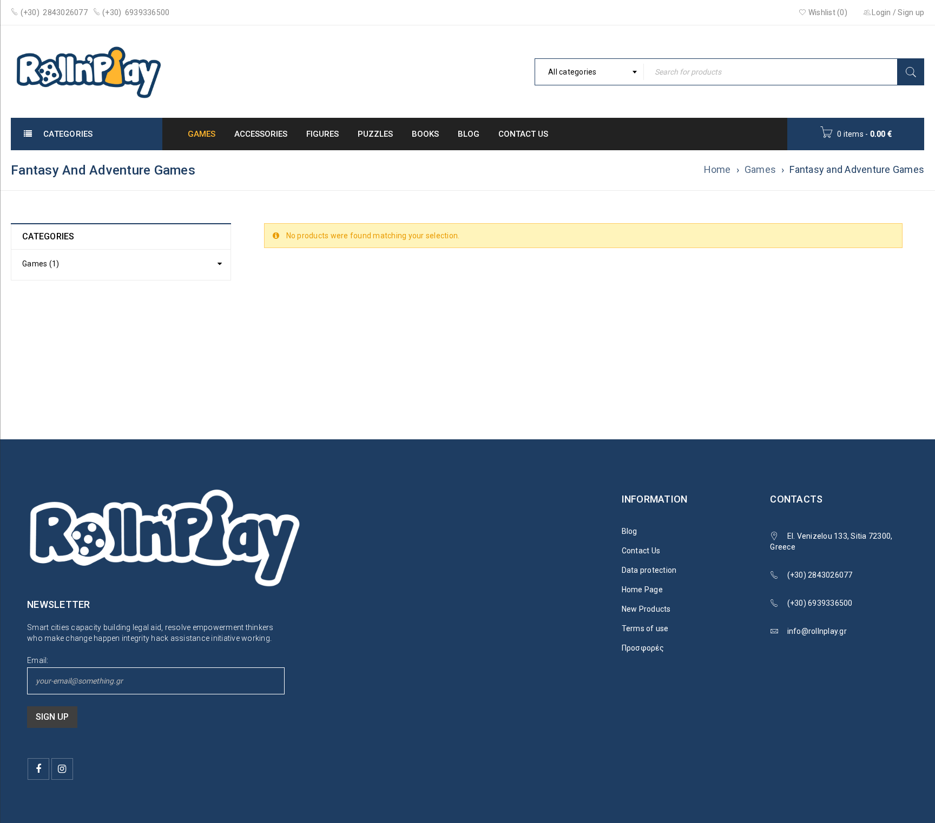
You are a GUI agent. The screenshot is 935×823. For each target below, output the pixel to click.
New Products (646, 609)
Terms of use (645, 628)
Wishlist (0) (827, 12)
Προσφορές (643, 648)
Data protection (649, 570)
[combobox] (589, 71)
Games (760, 169)
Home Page (642, 589)
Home (717, 169)
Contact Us (641, 550)
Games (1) (40, 263)
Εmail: (38, 660)
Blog (629, 531)
